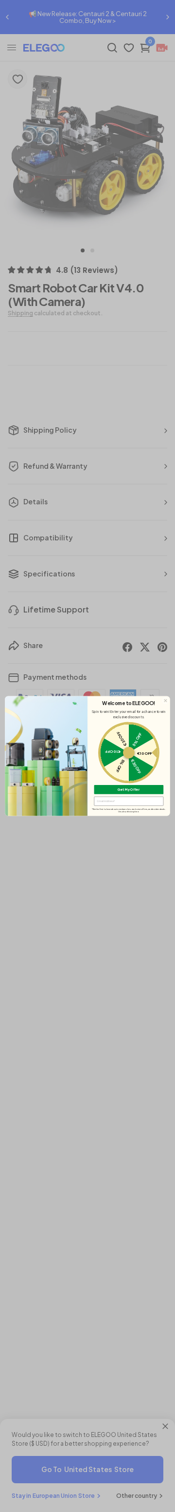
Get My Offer (129, 789)
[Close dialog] (166, 701)
